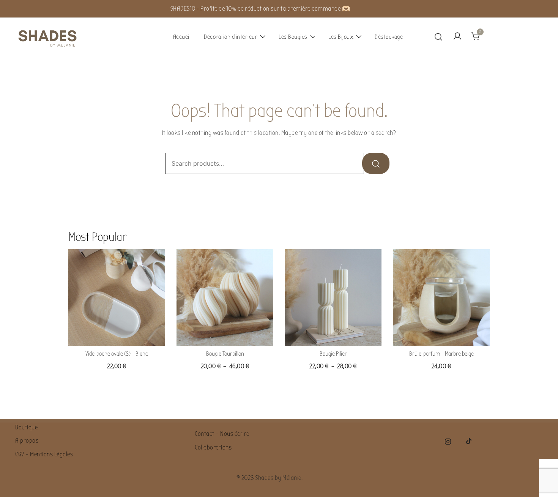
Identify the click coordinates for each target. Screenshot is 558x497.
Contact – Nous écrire (222, 433)
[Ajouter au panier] (117, 334)
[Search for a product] (438, 36)
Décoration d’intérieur (230, 36)
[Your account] (457, 37)
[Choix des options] (225, 334)
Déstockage (389, 36)
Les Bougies (293, 36)
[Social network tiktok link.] (469, 440)
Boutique (26, 427)
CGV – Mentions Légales (44, 454)
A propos (26, 440)
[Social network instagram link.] (448, 440)
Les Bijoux (340, 36)
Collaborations (213, 447)
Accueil (182, 36)
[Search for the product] (375, 163)
